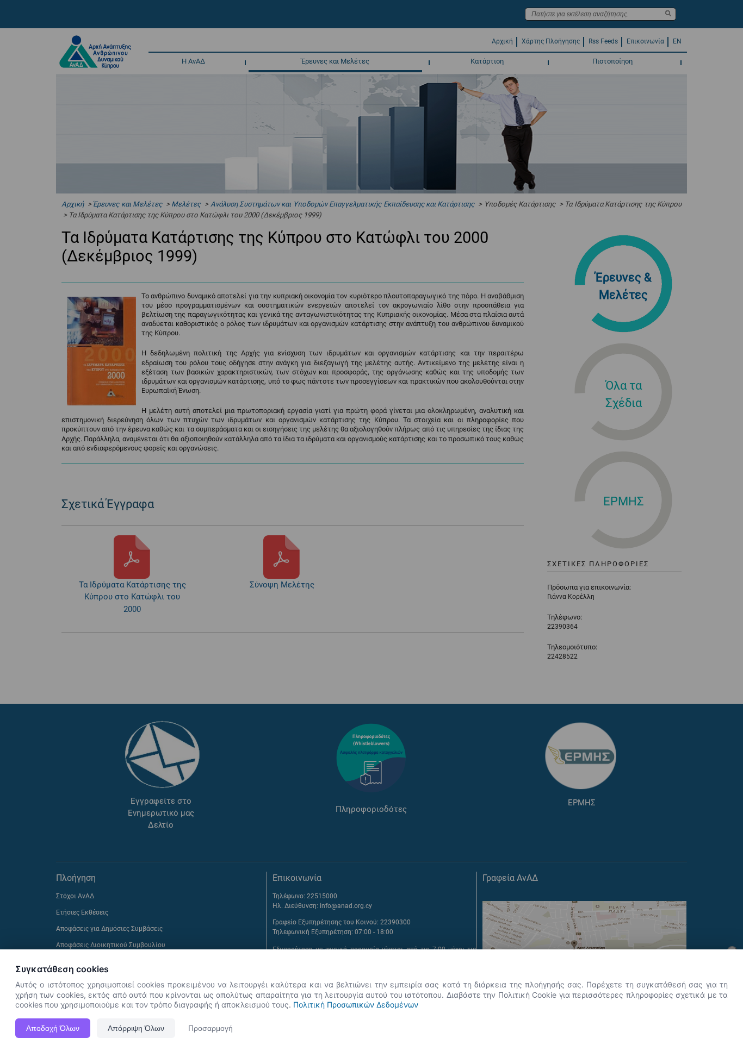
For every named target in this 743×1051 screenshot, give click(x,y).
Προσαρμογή (210, 1028)
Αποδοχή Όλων (52, 1028)
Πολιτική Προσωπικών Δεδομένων (355, 1004)
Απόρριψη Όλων (136, 1028)
